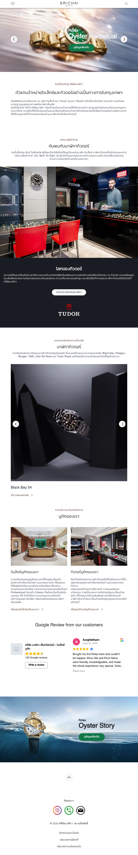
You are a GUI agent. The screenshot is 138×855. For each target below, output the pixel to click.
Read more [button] (87, 671)
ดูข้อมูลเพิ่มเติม (81, 47)
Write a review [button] (36, 665)
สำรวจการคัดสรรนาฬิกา (69, 292)
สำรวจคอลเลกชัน (20, 495)
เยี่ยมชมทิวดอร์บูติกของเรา (85, 609)
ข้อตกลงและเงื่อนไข (69, 833)
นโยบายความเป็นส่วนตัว (69, 846)
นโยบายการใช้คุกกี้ (69, 840)
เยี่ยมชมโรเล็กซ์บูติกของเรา (25, 609)
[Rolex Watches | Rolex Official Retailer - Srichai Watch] (69, 4)
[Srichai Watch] (57, 811)
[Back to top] (69, 777)
